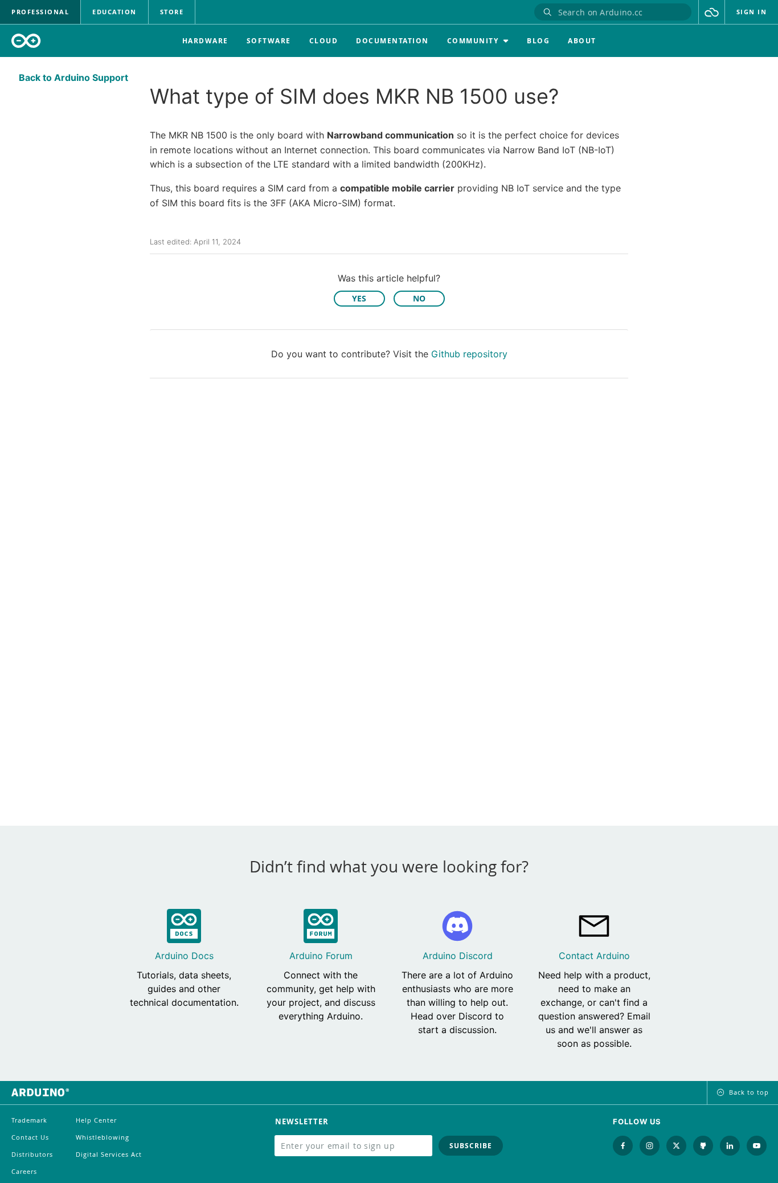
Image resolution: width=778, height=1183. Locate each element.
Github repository (469, 354)
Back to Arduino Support (73, 77)
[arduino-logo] (26, 41)
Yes (359, 298)
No (419, 298)
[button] (711, 12)
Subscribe (470, 1146)
